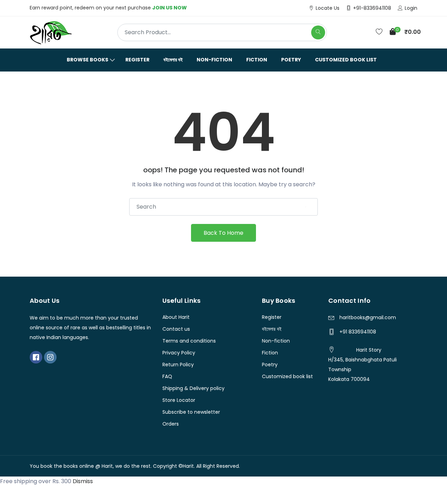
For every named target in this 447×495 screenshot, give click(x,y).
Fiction (256, 59)
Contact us (176, 328)
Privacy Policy (178, 352)
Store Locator (178, 400)
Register (137, 59)
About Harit (176, 317)
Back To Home (223, 233)
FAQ (167, 376)
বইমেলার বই (173, 59)
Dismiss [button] (83, 481)
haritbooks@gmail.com (367, 317)
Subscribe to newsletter (191, 411)
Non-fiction (214, 59)
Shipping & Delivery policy (193, 388)
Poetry (291, 59)
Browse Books (87, 59)
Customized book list (346, 59)
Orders (170, 423)
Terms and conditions (189, 340)
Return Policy (178, 364)
